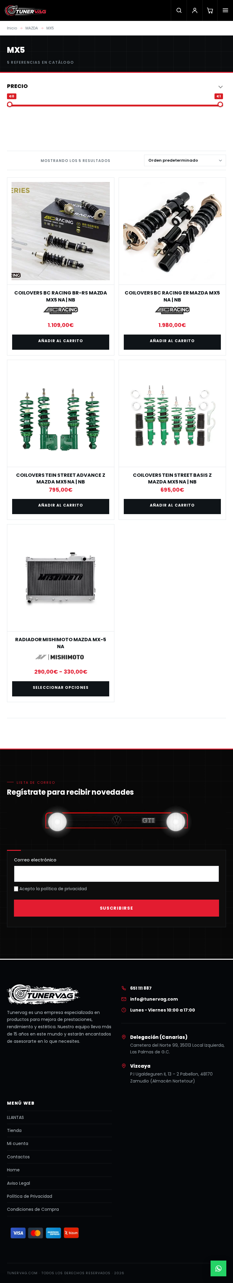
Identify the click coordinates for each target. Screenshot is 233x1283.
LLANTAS (15, 1117)
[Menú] (225, 10)
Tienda (14, 1130)
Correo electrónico (35, 860)
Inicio (12, 28)
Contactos (18, 1157)
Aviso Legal (18, 1183)
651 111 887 (141, 988)
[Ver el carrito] (209, 10)
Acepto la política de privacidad (52, 889)
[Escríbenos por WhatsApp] (218, 1268)
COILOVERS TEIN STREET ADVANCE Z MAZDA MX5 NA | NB (60, 478)
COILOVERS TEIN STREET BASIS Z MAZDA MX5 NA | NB (172, 478)
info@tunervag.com (154, 999)
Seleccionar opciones (61, 687)
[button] (115, 86)
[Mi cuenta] (194, 10)
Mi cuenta (17, 1143)
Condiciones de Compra (33, 1209)
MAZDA (31, 28)
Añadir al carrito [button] (60, 340)
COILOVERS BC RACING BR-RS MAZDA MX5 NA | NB (60, 296)
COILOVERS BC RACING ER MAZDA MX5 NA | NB (172, 296)
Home (13, 1170)
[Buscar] (179, 10)
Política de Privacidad (29, 1196)
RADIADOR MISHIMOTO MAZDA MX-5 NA (60, 643)
